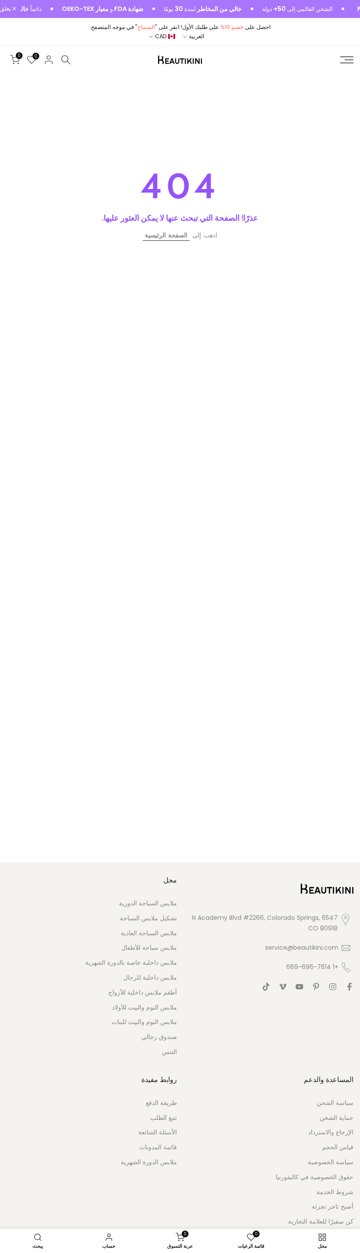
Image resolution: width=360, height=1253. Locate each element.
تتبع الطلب (163, 1118)
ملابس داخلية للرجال (150, 977)
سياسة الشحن (335, 1103)
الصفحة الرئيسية (166, 235)
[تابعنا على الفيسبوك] (349, 986)
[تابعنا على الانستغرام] (333, 986)
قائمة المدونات (158, 1147)
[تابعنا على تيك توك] (266, 986)
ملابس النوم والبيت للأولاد (144, 1007)
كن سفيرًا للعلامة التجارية (320, 1221)
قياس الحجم (337, 1147)
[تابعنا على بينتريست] (316, 986)
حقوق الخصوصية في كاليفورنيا (314, 1177)
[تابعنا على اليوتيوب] (299, 986)
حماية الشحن (336, 1118)
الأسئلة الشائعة (157, 1132)
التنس (169, 1052)
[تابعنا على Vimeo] (283, 986)
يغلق (6, 9)
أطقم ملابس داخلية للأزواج (142, 992)
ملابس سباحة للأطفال (149, 948)
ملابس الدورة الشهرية (149, 1162)
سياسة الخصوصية (330, 1162)
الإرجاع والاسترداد (330, 1132)
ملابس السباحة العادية (149, 933)
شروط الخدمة (335, 1192)
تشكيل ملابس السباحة (148, 918)
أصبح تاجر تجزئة (332, 1206)
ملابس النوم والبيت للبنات (144, 1022)
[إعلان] (297, 9)
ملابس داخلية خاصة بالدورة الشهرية (131, 963)
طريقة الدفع (161, 1103)
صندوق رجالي (159, 1037)
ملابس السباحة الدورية (148, 903)
